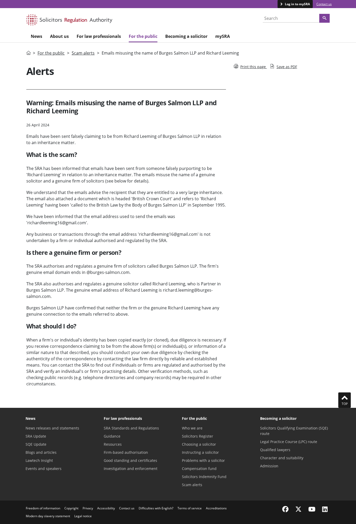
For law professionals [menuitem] (99, 36)
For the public (51, 53)
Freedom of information (43, 508)
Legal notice (83, 516)
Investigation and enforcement (130, 468)
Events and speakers (44, 468)
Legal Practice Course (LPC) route (288, 441)
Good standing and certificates (130, 460)
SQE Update (36, 444)
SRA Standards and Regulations (131, 428)
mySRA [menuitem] (222, 36)
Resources (113, 444)
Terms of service (189, 508)
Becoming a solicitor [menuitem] (186, 36)
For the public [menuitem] (143, 36)
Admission (269, 465)
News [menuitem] (36, 36)
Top (345, 404)
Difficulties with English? (156, 508)
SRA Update (36, 436)
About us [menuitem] (59, 36)
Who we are (192, 428)
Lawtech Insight (39, 460)
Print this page (253, 66)
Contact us (324, 4)
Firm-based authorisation (126, 452)
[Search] (324, 18)
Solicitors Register (197, 436)
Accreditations (216, 508)
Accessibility (106, 508)
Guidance (112, 436)
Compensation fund (199, 468)
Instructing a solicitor (200, 452)
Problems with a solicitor (203, 460)
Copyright (71, 508)
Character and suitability (281, 457)
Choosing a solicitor (199, 444)
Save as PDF (287, 66)
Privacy (88, 508)
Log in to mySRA (297, 4)
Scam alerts (83, 53)
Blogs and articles (41, 452)
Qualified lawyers (275, 449)
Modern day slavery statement (48, 516)
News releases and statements (52, 428)
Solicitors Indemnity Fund (204, 476)
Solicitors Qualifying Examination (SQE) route (294, 431)
